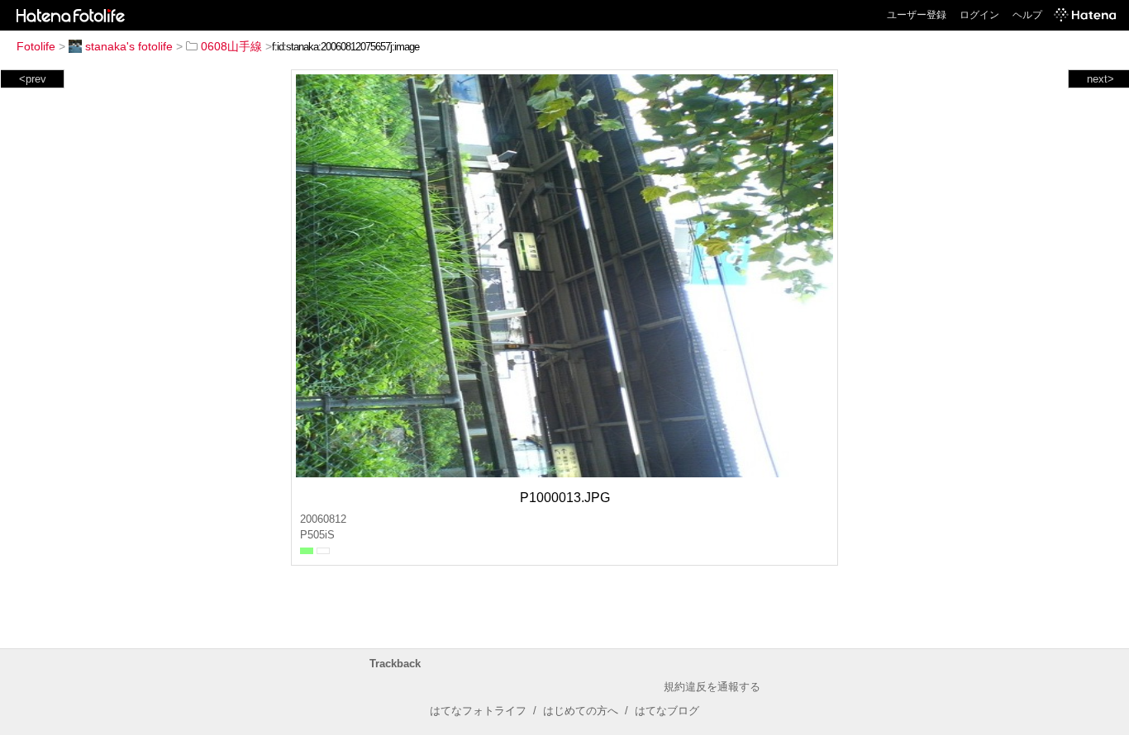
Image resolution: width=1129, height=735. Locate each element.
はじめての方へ (580, 710)
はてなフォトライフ (478, 710)
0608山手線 (231, 46)
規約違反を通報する (712, 686)
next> (1100, 79)
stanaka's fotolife (129, 46)
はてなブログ (667, 710)
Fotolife (36, 46)
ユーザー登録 (916, 15)
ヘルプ (1027, 15)
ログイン (979, 15)
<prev (32, 79)
